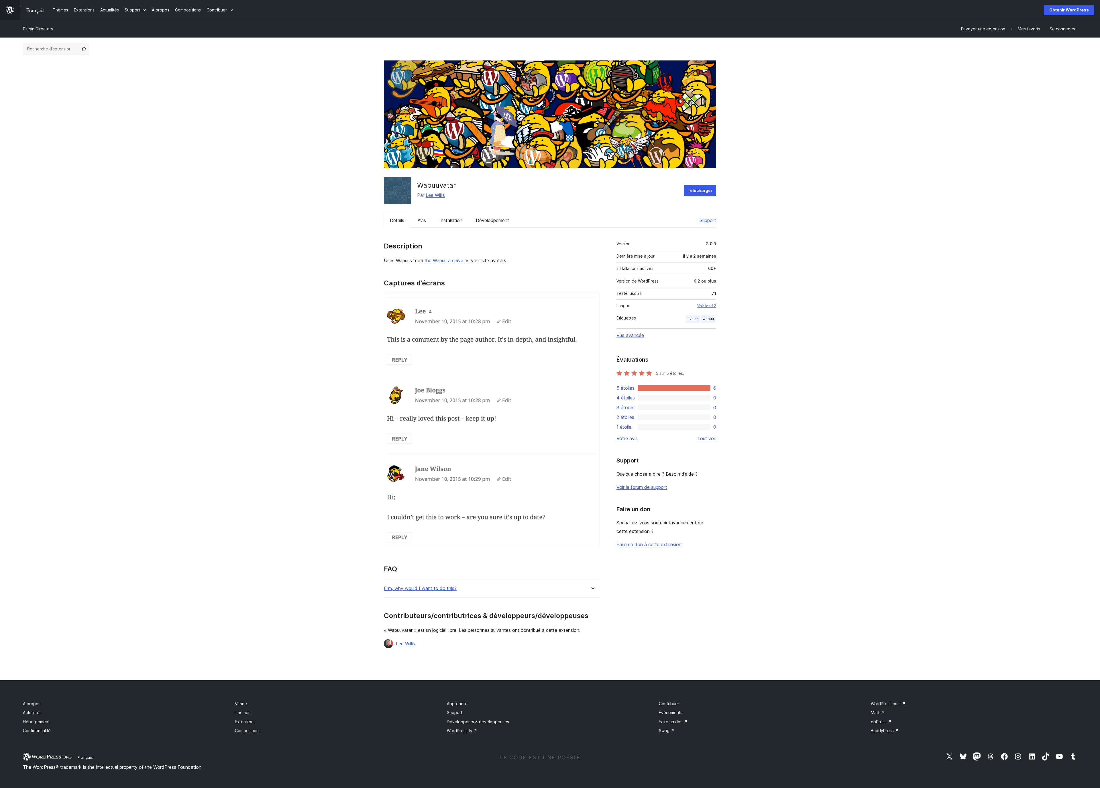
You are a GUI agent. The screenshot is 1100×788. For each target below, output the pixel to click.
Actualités (32, 712)
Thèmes (242, 712)
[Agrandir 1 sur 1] (592, 301)
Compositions (248, 730)
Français (85, 757)
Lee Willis (435, 195)
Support (708, 220)
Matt (877, 712)
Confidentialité (37, 730)
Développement (492, 220)
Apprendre (457, 703)
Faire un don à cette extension (648, 544)
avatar (693, 319)
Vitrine (241, 703)
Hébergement (36, 721)
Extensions (245, 721)
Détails (397, 220)
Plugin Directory (38, 28)
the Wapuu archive (444, 260)
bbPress (881, 721)
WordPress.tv (462, 730)
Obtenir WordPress (1069, 9)
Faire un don (673, 721)
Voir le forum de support (641, 487)
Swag (666, 730)
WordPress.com (888, 703)
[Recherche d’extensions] (83, 49)
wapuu (708, 319)
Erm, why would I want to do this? (420, 588)
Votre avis (627, 438)
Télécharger (700, 190)
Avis (422, 220)
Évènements (670, 712)
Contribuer (669, 703)
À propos (31, 703)
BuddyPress (885, 730)
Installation (450, 220)
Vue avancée (630, 335)
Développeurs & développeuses (478, 721)
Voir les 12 (706, 305)
